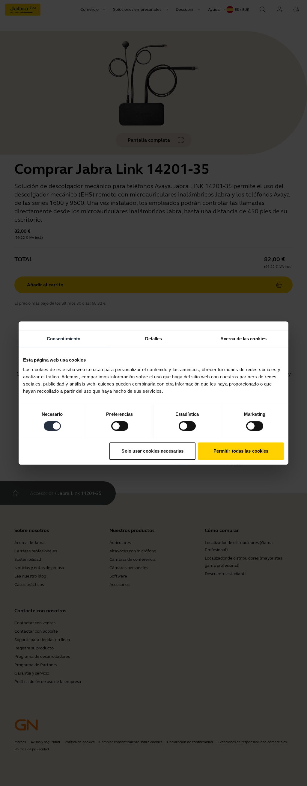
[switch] (119, 426)
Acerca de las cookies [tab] (243, 338)
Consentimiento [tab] (63, 338)
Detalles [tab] (153, 338)
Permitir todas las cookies (241, 451)
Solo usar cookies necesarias (152, 451)
